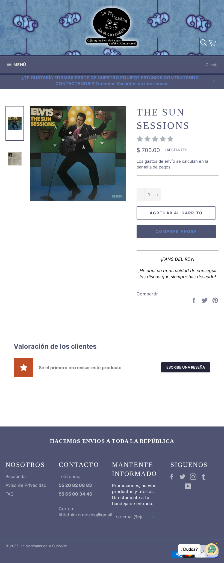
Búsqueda (15, 476)
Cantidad (145, 182)
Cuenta (212, 64)
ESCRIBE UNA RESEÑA (185, 367)
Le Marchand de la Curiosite (44, 546)
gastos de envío (160, 161)
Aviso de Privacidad (25, 485)
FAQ (9, 494)
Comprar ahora (176, 231)
